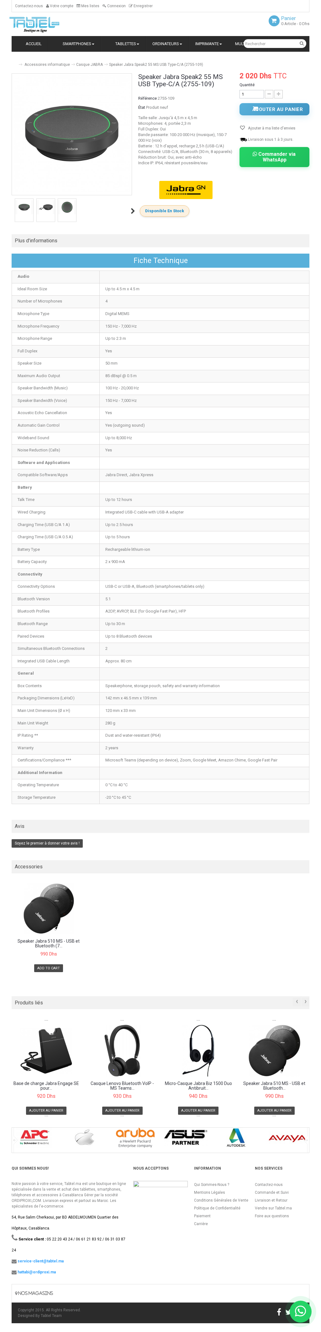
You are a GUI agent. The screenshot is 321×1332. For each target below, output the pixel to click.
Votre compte (61, 6)
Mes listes (89, 6)
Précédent (12, 211)
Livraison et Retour (271, 1200)
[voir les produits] (34, 1139)
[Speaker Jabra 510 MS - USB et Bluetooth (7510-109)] (48, 908)
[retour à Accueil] (14, 62)
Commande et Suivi (272, 1192)
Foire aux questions (272, 1216)
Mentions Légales (209, 1192)
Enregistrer (143, 6)
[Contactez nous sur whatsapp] (301, 1312)
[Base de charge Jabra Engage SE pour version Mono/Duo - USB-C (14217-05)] (46, 1051)
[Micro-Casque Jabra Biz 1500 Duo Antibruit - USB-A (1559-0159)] (198, 1051)
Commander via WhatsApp (276, 157)
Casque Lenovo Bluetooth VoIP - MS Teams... (122, 1086)
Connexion (116, 6)
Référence (147, 98)
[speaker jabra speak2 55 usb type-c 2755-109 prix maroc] (24, 207)
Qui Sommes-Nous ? (211, 1184)
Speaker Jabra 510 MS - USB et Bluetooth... (274, 1086)
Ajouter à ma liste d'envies (271, 128)
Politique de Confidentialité (217, 1208)
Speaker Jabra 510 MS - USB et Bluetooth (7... (49, 943)
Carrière (201, 1224)
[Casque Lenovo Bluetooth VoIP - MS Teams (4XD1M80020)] (122, 1051)
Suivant (133, 211)
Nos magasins (35, 1293)
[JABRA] (186, 190)
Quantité (247, 84)
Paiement (202, 1216)
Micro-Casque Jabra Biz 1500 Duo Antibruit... (198, 1086)
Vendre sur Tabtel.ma (273, 1208)
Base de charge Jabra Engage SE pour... (46, 1086)
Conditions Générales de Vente (221, 1200)
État (141, 107)
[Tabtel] (42, 24)
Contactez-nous (29, 6)
